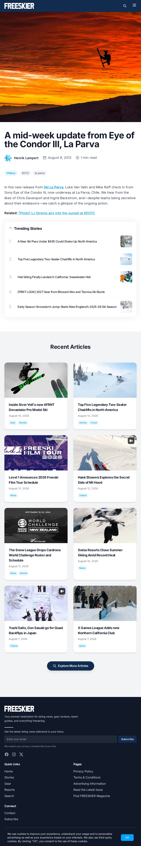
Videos (11, 173)
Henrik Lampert (26, 158)
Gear (7, 783)
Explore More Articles (73, 666)
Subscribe (127, 739)
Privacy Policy (83, 771)
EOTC (25, 173)
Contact (9, 813)
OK (127, 837)
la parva (40, 173)
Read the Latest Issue (88, 789)
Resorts (9, 789)
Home (8, 771)
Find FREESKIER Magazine (91, 796)
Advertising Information (89, 783)
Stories (9, 777)
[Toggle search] (125, 6)
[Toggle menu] (134, 5)
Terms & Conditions (86, 777)
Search (9, 796)
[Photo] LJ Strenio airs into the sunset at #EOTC (57, 213)
